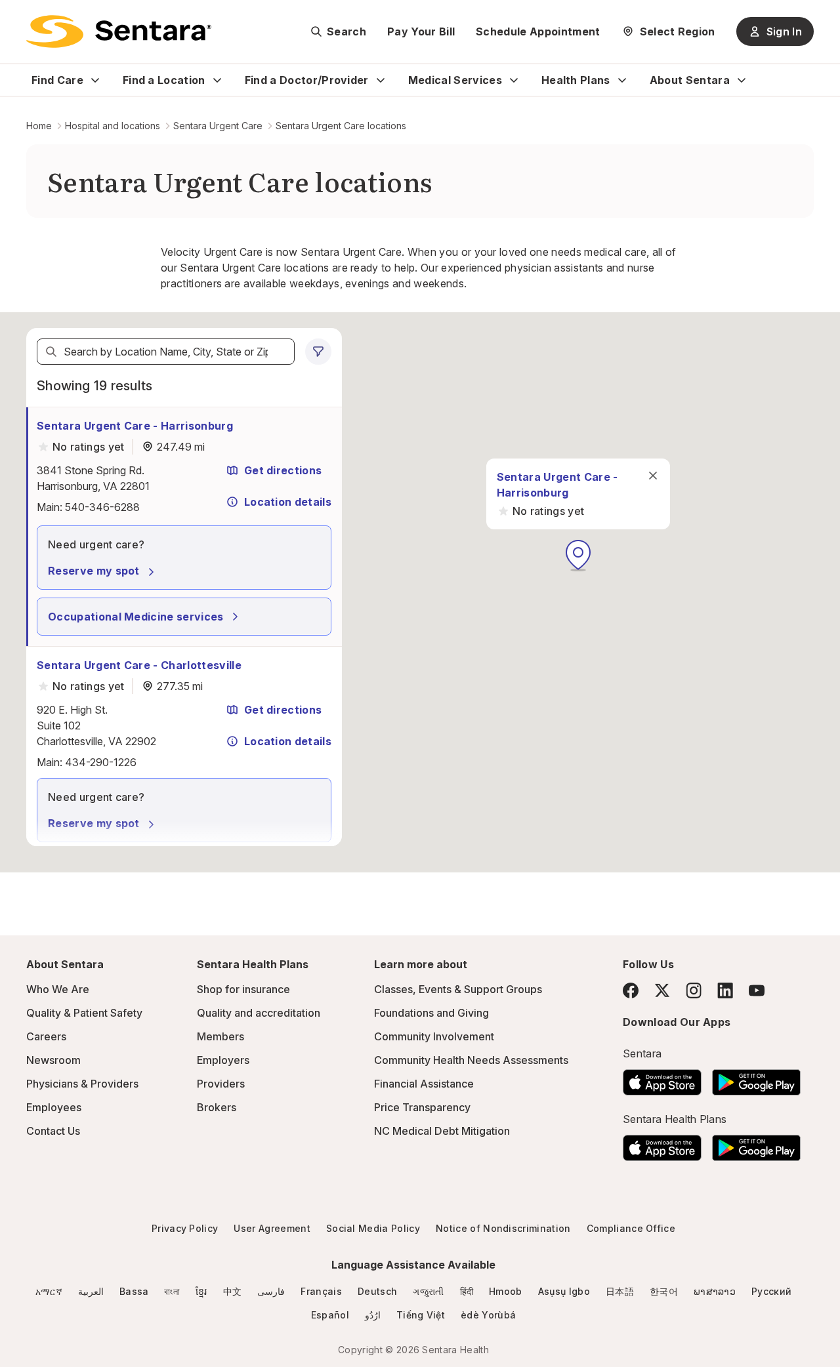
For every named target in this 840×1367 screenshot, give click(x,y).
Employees (53, 1107)
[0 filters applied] (318, 351)
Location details (287, 501)
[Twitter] (662, 990)
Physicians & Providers (82, 1083)
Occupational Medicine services (136, 616)
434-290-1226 (100, 762)
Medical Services (455, 80)
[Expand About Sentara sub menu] (741, 80)
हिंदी (467, 1291)
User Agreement (272, 1228)
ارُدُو (373, 1314)
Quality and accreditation (258, 1012)
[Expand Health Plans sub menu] (622, 80)
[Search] (51, 351)
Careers (46, 1036)
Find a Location (164, 80)
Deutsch (377, 1291)
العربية (91, 1291)
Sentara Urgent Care (217, 125)
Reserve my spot (94, 570)
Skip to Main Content (20, 18)
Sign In (784, 31)
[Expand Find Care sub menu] (95, 80)
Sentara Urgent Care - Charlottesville (139, 665)
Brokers (216, 1107)
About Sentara (690, 80)
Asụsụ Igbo (564, 1291)
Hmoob (505, 1291)
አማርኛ (48, 1291)
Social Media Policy (373, 1228)
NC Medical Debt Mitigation (442, 1130)
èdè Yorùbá (488, 1314)
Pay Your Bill (421, 31)
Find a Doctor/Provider (307, 80)
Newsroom (53, 1060)
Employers (223, 1060)
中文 (232, 1291)
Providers (221, 1083)
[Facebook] (631, 990)
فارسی (271, 1291)
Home (39, 125)
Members (220, 1036)
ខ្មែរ (201, 1291)
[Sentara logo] (118, 31)
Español (330, 1314)
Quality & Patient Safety (84, 1012)
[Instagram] (694, 990)
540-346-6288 (102, 507)
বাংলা (172, 1291)
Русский (771, 1291)
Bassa (134, 1291)
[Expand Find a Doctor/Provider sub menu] (380, 80)
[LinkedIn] (725, 990)
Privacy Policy (185, 1228)
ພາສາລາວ (715, 1291)
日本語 (620, 1291)
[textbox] (166, 351)
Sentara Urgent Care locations (341, 125)
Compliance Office (631, 1228)
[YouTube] (757, 990)
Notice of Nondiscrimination (503, 1228)
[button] (578, 555)
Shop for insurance (243, 989)
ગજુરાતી (428, 1291)
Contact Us (53, 1130)
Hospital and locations (112, 125)
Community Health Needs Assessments (471, 1060)
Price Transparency (422, 1107)
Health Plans (575, 80)
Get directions (283, 470)
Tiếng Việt (420, 1314)
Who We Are (57, 989)
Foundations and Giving (431, 1012)
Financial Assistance (424, 1083)
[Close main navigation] (653, 475)
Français (321, 1291)
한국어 (664, 1291)
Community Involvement (434, 1036)
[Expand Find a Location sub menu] (217, 80)
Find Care (57, 80)
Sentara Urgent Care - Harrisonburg (135, 425)
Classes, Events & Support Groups (458, 989)
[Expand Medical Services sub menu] (513, 80)
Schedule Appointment (538, 31)
